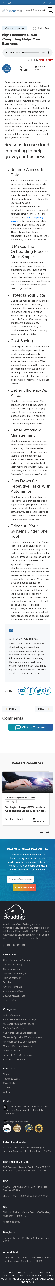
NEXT (42, 709)
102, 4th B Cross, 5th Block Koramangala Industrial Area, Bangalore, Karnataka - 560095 (26, 1110)
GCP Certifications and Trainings (19, 1032)
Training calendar (12, 978)
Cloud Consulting (11, 969)
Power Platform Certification (17, 1055)
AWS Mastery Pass (12, 986)
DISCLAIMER (32, 1279)
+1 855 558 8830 (19, 1196)
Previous (42, 832)
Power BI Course (11, 1050)
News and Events (12, 1078)
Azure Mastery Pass (13, 991)
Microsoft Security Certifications (19, 1041)
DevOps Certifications (14, 1028)
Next (48, 832)
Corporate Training (12, 964)
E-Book (6, 1087)
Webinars (7, 1092)
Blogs (6, 1074)
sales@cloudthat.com (17, 1121)
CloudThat (25, 70)
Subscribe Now (24, 887)
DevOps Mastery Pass (14, 995)
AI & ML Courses (11, 1015)
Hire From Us (9, 1000)
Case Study (9, 1083)
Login (49, 2)
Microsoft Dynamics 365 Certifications (22, 1037)
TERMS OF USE (16, 1279)
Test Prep (8, 982)
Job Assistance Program (15, 973)
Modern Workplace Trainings (17, 1046)
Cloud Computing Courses (16, 960)
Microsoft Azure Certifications (18, 1024)
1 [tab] (27, 745)
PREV (12, 709)
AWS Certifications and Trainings (19, 1019)
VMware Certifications (14, 1059)
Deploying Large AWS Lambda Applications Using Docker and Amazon (25, 810)
